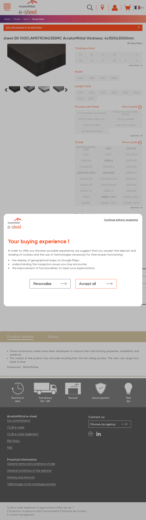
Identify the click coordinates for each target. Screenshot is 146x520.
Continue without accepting (121, 219)
